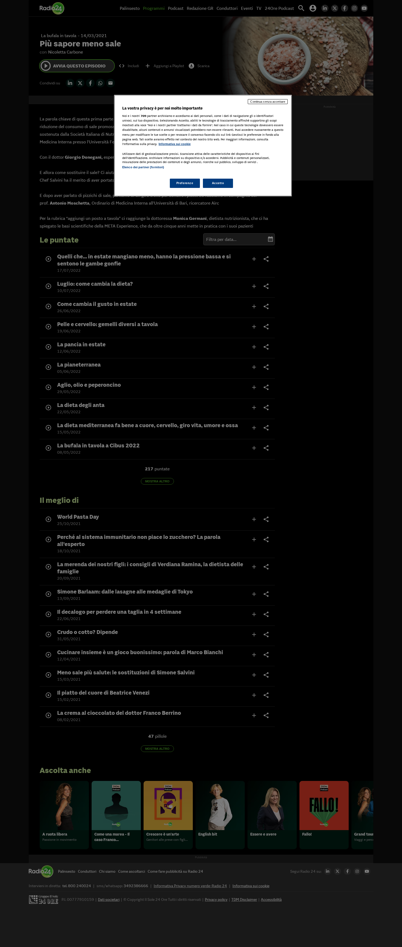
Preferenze (184, 183)
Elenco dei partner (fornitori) (143, 167)
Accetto (218, 183)
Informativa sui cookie (175, 144)
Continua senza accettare (267, 101)
